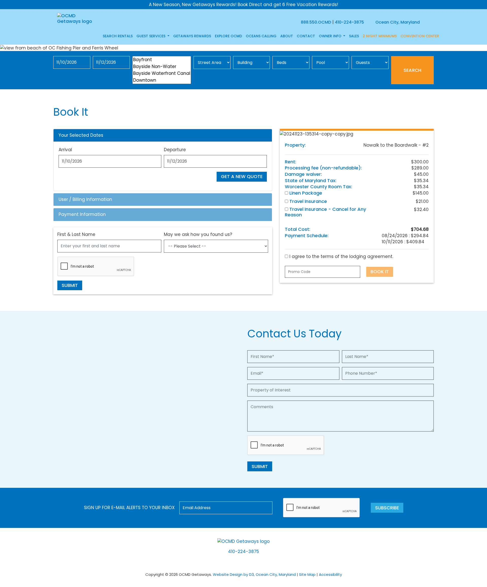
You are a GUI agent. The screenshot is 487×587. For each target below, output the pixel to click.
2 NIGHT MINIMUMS (380, 36)
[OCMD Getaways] (75, 18)
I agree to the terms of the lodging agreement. (340, 256)
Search (412, 70)
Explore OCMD (228, 36)
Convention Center (420, 36)
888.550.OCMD (316, 22)
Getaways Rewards (192, 36)
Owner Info (330, 36)
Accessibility (330, 574)
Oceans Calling (261, 36)
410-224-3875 (349, 22)
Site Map (307, 574)
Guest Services (151, 36)
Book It (380, 271)
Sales (354, 36)
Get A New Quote (242, 176)
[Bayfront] (162, 59)
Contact (306, 36)
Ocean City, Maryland (397, 22)
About (286, 36)
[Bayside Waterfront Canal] (162, 73)
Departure (175, 150)
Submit (70, 285)
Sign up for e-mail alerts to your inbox (129, 508)
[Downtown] (162, 80)
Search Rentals (118, 36)
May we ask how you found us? (198, 234)
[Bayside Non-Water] (162, 66)
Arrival (65, 150)
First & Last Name (76, 234)
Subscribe (387, 508)
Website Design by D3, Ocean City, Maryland (254, 574)
